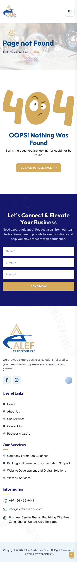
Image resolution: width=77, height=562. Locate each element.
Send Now (39, 286)
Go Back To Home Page (36, 167)
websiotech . (46, 553)
